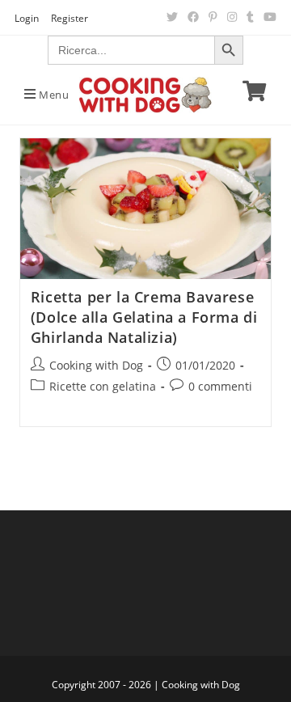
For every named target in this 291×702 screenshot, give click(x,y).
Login (27, 18)
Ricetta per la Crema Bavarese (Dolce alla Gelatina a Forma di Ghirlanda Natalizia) (144, 317)
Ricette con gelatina (102, 386)
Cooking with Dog (96, 365)
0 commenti (220, 386)
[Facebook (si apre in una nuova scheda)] (193, 17)
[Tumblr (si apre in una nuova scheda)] (250, 17)
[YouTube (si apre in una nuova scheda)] (267, 17)
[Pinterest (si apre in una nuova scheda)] (213, 17)
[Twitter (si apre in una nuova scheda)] (172, 17)
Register (69, 18)
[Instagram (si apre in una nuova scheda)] (232, 17)
